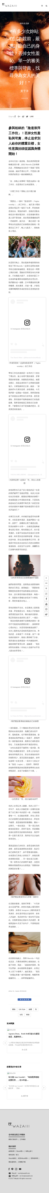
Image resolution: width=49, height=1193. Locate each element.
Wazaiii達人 (20, 1151)
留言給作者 (25, 999)
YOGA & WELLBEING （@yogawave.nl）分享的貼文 (29, 475)
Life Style (22, 1009)
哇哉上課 (28, 1151)
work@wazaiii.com (24, 1173)
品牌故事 (11, 1151)
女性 (21, 1015)
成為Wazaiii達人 (23, 1158)
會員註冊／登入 (14, 1155)
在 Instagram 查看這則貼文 (20, 329)
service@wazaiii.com (26, 1176)
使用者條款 (34, 1158)
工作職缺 (23, 1139)
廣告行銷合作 (13, 1139)
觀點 (13, 1009)
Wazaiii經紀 (12, 1158)
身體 (30, 1009)
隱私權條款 (12, 1162)
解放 (27, 1015)
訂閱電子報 (22, 1162)
